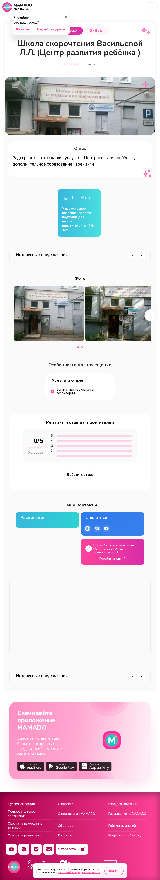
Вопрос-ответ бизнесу (124, 835)
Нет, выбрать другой (51, 29)
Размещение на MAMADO (127, 814)
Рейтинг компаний (122, 826)
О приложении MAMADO (76, 814)
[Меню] (151, 7)
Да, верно (22, 29)
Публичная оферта (21, 804)
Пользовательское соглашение (21, 814)
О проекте (65, 804)
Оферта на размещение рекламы (25, 825)
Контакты (65, 835)
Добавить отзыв (80, 475)
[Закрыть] (66, 17)
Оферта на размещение (25, 835)
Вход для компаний (122, 804)
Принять (114, 871)
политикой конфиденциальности (79, 872)
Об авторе (65, 826)
